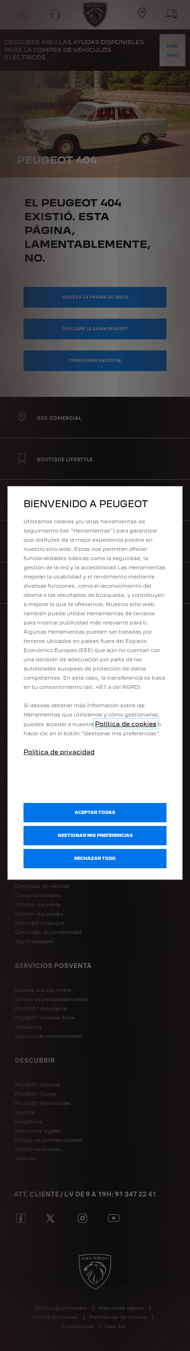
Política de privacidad (59, 752)
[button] (95, 835)
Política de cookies (125, 723)
